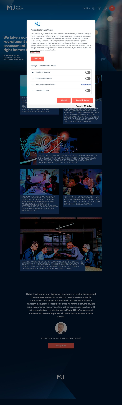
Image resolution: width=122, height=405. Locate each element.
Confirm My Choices (82, 100)
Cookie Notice (35, 52)
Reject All (64, 100)
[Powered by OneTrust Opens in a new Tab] (85, 106)
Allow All (37, 59)
